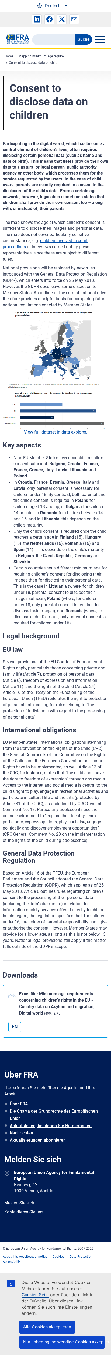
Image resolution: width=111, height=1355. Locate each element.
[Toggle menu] (100, 39)
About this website (16, 1256)
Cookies (58, 1256)
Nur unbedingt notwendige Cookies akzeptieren (64, 1342)
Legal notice (38, 1256)
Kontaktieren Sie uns (23, 1212)
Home (9, 56)
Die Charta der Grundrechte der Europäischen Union (54, 1115)
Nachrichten (21, 1132)
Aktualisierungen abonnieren (38, 1140)
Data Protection (81, 1256)
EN (15, 1026)
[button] (37, 19)
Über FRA (19, 1103)
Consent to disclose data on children (35, 63)
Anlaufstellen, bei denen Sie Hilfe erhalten (51, 1125)
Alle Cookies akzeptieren (47, 1327)
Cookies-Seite (35, 1295)
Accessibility (12, 1262)
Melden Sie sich (19, 1202)
